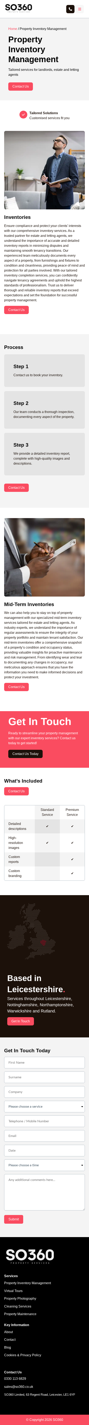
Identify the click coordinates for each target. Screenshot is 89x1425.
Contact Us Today (25, 754)
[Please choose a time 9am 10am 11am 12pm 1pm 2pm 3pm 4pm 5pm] (44, 1165)
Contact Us (20, 86)
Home (12, 29)
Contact (10, 1339)
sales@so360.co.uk (18, 1386)
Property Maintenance (20, 1314)
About (8, 1332)
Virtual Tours (13, 1291)
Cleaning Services (17, 1306)
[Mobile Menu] (80, 9)
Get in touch (20, 1021)
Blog (7, 1347)
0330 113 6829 (15, 1378)
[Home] (18, 12)
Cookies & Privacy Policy (22, 1355)
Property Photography (20, 1298)
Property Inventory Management (27, 1283)
